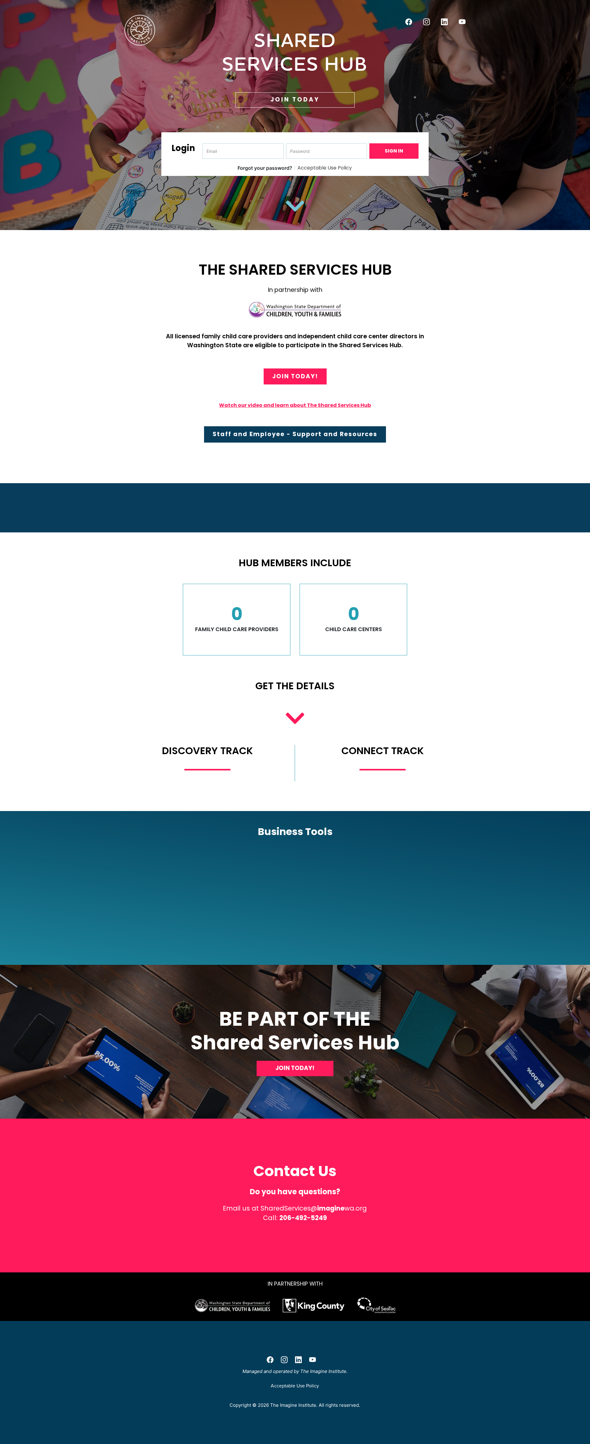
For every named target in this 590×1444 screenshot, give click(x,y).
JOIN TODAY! (295, 376)
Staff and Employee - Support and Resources (295, 434)
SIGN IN (394, 150)
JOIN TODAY (295, 99)
